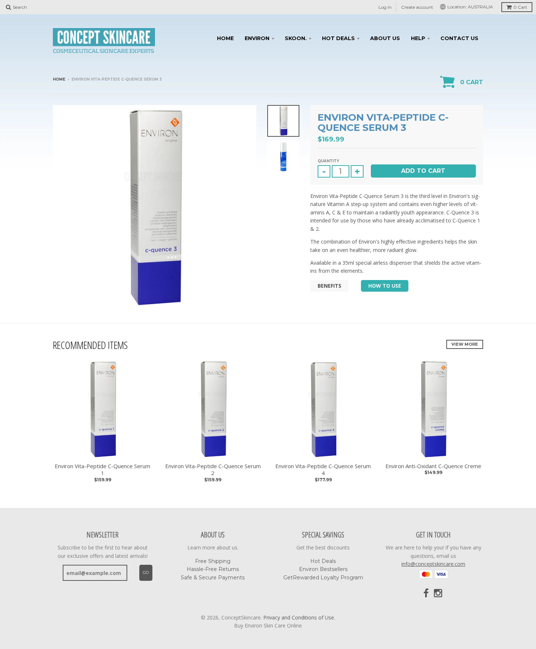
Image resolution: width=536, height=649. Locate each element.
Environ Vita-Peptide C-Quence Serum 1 (102, 470)
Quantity (328, 161)
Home (225, 38)
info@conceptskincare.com (433, 563)
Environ (257, 38)
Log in (385, 7)
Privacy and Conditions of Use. (299, 617)
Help (418, 38)
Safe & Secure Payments (213, 577)
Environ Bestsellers (323, 569)
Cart (520, 7)
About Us (385, 38)
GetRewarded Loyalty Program (323, 577)
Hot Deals (338, 38)
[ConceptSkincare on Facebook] (426, 593)
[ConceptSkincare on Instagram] (438, 593)
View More (464, 344)
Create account (417, 7)
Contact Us (459, 38)
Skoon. (296, 38)
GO (146, 572)
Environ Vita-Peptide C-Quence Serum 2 (213, 470)
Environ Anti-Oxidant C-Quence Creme (433, 466)
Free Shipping (212, 561)
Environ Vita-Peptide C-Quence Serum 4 (323, 470)
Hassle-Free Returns (213, 569)
